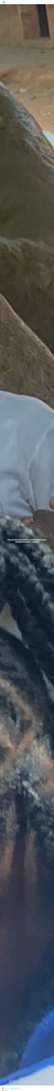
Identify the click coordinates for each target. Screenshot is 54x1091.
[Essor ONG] (4, 2)
